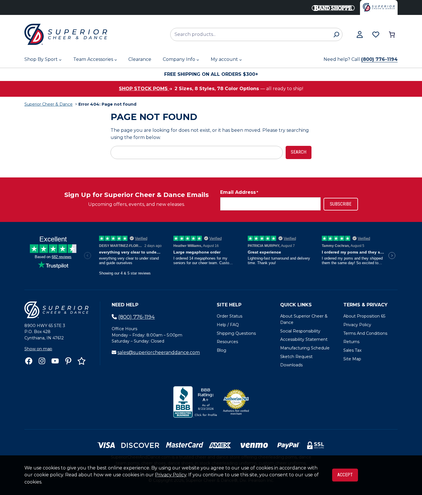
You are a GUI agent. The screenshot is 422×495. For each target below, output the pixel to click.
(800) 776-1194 (379, 59)
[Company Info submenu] (197, 59)
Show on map (38, 348)
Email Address (239, 192)
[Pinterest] (68, 361)
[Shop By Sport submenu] (60, 59)
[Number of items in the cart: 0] (392, 34)
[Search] (336, 34)
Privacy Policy (170, 474)
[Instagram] (42, 361)
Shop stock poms (144, 88)
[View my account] (359, 34)
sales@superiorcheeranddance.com (158, 352)
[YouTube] (55, 361)
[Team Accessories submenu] (115, 59)
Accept (345, 474)
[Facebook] (28, 361)
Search (298, 152)
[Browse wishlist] (376, 34)
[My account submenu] (240, 59)
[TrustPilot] (81, 361)
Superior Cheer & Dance (48, 104)
